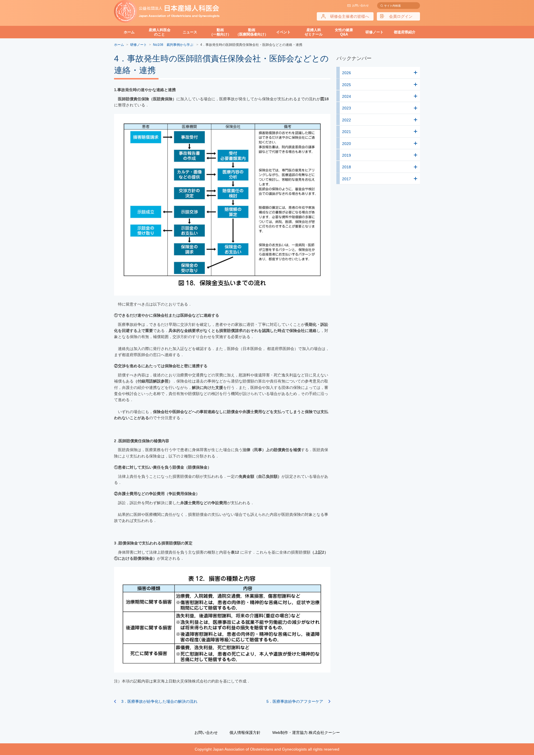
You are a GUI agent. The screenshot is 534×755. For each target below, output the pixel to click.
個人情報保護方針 (245, 732)
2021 (346, 131)
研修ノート (374, 32)
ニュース (190, 32)
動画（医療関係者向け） (252, 32)
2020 (346, 143)
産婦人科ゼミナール (314, 32)
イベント (283, 32)
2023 (346, 108)
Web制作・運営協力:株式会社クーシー (306, 732)
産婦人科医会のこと (159, 32)
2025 (346, 84)
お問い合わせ (360, 5)
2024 (346, 96)
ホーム (129, 32)
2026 (346, 73)
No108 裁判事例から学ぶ (173, 45)
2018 (346, 167)
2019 (346, 155)
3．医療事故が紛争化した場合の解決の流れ (159, 701)
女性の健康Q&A (344, 32)
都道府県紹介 (405, 32)
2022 (346, 120)
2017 (346, 179)
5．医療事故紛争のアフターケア (294, 701)
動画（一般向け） (220, 32)
